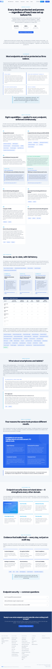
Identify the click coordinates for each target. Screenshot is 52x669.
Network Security (14, 641)
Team (33, 639)
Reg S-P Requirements (25, 648)
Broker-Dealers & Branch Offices (6, 639)
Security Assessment (15, 655)
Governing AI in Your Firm (26, 642)
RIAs (2, 643)
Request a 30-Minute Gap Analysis (26, 32)
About (28, 1)
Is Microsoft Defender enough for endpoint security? (26, 601)
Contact (47, 1)
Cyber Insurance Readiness (24, 657)
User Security (14, 639)
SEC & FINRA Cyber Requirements (25, 647)
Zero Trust (13, 649)
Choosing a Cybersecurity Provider (26, 653)
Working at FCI (34, 641)
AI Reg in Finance (24, 641)
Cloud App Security (15, 644)
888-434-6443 (48, 666)
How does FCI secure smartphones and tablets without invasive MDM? (26, 605)
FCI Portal (13, 647)
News (32, 1)
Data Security (14, 642)
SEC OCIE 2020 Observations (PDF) (10, 182)
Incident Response (15, 654)
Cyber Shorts (24, 639)
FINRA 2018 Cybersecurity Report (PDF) (34, 182)
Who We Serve (11, 1)
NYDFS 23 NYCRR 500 (25, 644)
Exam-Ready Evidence (25, 650)
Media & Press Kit (34, 644)
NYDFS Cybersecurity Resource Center (9, 293)
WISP (22, 659)
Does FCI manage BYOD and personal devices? (26, 597)
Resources (23, 1)
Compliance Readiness (15, 652)
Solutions (17, 1)
